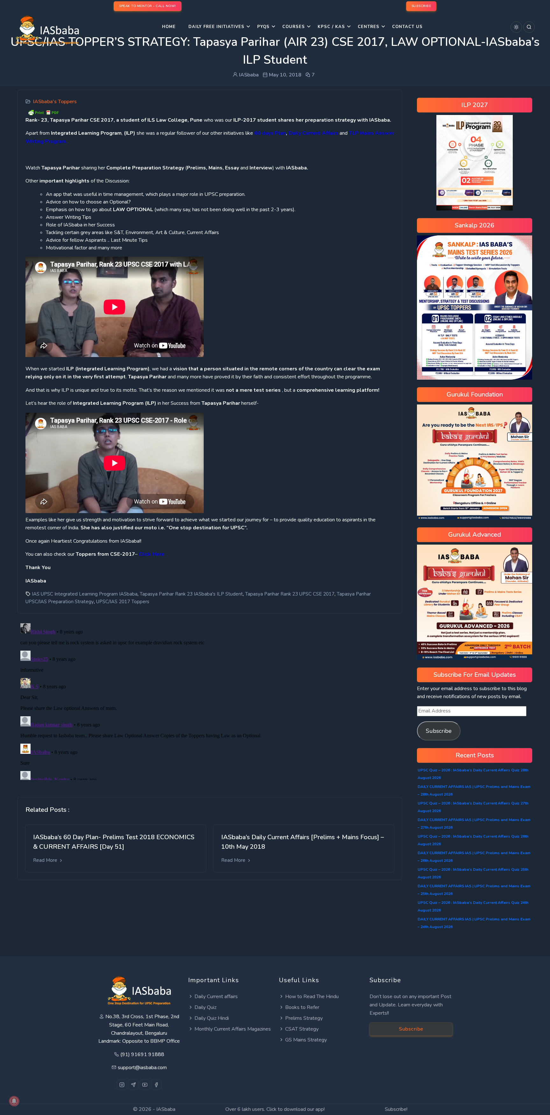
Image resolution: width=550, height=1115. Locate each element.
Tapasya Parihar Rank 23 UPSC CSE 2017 (290, 594)
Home (169, 27)
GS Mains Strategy (306, 1039)
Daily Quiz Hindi (211, 1018)
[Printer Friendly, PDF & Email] (43, 111)
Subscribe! (396, 1109)
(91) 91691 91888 (142, 1054)
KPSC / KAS (331, 27)
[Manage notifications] (14, 1101)
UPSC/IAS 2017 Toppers (122, 601)
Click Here (151, 554)
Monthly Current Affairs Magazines (232, 1029)
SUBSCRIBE (421, 6)
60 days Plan (270, 133)
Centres (368, 27)
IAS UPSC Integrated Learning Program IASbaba (85, 594)
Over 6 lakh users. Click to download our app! (275, 1109)
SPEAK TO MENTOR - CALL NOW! (147, 6)
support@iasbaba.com (142, 1067)
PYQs (263, 27)
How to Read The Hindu (312, 996)
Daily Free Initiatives (216, 27)
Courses (293, 27)
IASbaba (165, 1109)
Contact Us (407, 27)
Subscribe (439, 731)
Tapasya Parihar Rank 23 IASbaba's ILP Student (191, 594)
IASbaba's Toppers (55, 101)
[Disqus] (210, 700)
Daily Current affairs (216, 996)
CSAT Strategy (302, 1029)
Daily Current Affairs (313, 133)
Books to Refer (302, 1007)
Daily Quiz (205, 1007)
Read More (46, 860)
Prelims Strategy (304, 1018)
